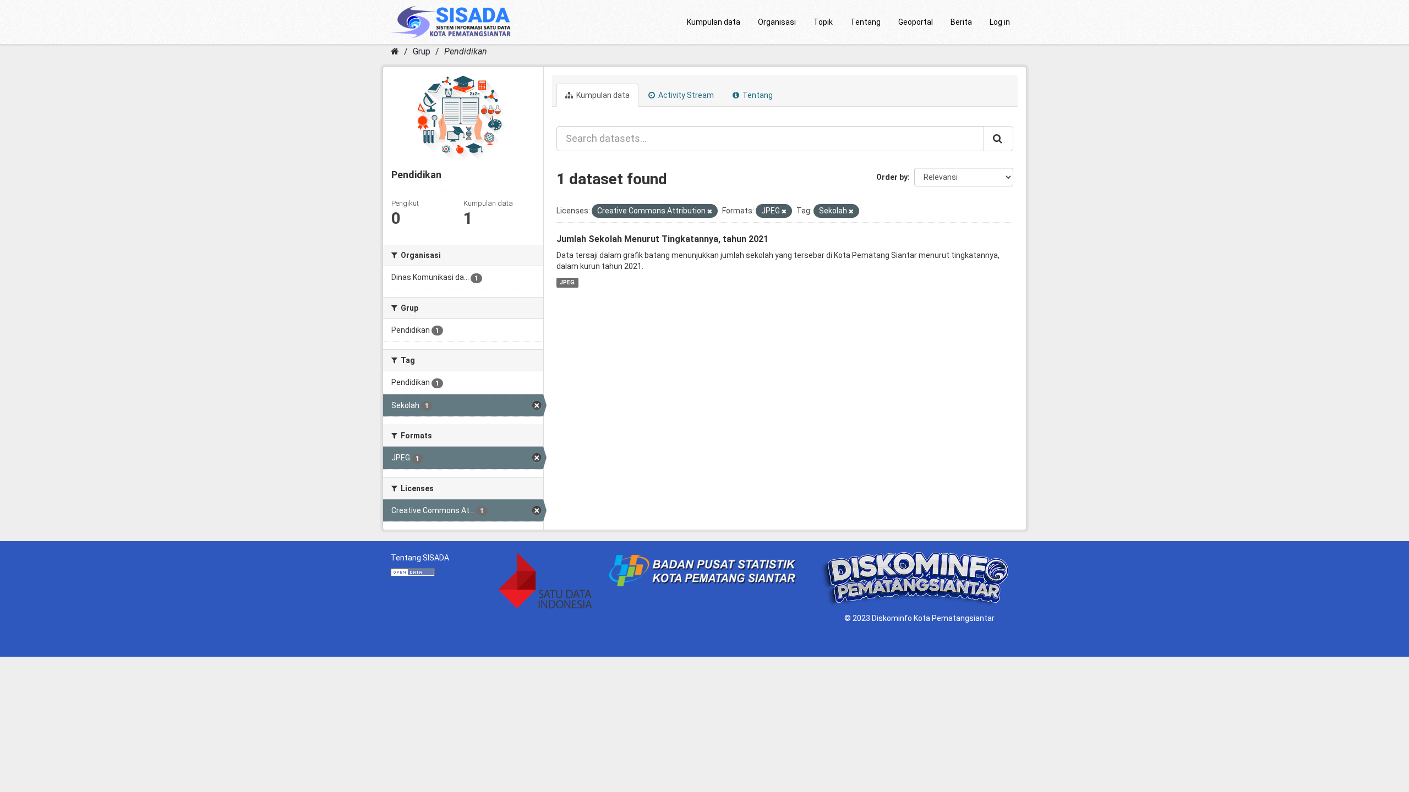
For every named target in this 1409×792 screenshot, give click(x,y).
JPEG (567, 282)
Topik (823, 22)
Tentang (865, 22)
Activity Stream (685, 95)
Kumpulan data (713, 22)
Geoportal (915, 22)
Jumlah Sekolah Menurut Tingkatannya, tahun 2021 (662, 239)
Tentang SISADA (420, 557)
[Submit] (998, 138)
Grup (421, 51)
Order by (892, 177)
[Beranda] (395, 51)
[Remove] (709, 211)
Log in (1000, 22)
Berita (961, 22)
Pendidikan (465, 51)
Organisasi (777, 22)
